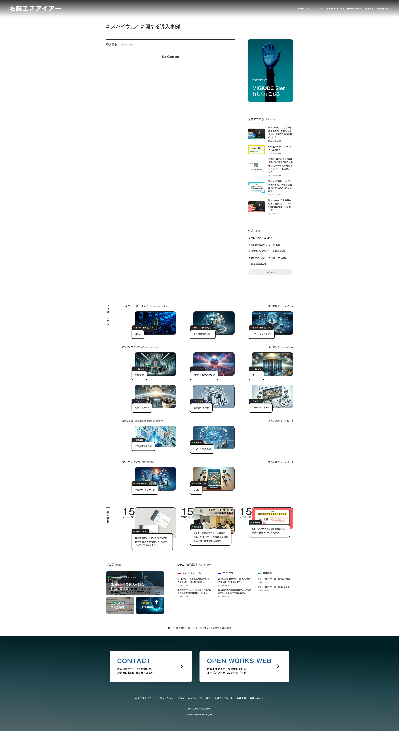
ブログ (181, 698)
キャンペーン (195, 698)
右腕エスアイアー (144, 698)
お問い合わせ (257, 698)
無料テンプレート (223, 698)
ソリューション (166, 698)
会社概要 (241, 698)
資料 (208, 698)
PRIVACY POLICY (199, 708)
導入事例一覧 (183, 628)
